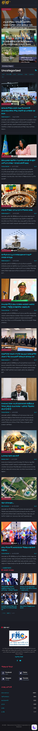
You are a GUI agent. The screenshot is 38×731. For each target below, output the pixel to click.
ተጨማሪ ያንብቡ (19, 657)
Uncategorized (6, 9)
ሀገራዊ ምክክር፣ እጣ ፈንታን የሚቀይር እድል (16, 210)
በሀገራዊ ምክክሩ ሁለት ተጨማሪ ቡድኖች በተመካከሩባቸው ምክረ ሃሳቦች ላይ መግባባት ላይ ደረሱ (18, 111)
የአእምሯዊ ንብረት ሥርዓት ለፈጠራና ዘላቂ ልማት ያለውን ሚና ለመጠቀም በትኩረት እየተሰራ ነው (18, 355)
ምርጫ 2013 (8, 74)
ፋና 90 (2, 712)
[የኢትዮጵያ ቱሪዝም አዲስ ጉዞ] (10, 54)
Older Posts (7, 568)
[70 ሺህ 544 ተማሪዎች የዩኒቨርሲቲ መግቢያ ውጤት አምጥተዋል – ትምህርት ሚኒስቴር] (9, 579)
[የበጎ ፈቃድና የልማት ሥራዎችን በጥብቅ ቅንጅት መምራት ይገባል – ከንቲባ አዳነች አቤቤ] (19, 146)
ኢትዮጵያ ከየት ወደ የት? (10, 455)
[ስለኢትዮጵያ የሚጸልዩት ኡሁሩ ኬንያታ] (28, 598)
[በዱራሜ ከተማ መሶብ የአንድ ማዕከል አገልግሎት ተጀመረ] (19, 533)
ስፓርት (14, 74)
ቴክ (2, 77)
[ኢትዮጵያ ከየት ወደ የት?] (19, 441)
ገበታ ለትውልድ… (7, 502)
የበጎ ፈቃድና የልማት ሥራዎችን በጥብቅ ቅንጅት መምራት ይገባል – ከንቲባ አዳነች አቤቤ (18, 161)
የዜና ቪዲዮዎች (4, 700)
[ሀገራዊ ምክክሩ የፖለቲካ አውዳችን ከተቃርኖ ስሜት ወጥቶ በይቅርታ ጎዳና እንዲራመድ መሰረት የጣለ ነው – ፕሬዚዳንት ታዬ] (19, 18)
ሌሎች (3, 74)
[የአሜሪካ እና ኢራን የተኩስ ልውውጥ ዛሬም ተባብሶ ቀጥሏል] (19, 240)
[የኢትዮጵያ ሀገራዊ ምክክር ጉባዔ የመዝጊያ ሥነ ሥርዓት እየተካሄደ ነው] (9, 598)
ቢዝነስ (26, 74)
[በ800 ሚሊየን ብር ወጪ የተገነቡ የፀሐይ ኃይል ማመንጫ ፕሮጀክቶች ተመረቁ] (28, 54)
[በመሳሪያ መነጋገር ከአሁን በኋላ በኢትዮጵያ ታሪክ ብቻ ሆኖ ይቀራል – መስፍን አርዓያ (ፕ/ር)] (28, 579)
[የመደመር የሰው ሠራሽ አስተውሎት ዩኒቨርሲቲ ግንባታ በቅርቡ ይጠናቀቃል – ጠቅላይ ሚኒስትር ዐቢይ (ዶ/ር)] (19, 389)
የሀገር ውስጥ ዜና (5, 692)
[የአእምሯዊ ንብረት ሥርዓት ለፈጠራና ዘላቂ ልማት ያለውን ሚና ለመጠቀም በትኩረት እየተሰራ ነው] (19, 339)
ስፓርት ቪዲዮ (20, 74)
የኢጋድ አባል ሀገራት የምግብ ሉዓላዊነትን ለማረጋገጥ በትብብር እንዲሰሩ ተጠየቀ (17, 43)
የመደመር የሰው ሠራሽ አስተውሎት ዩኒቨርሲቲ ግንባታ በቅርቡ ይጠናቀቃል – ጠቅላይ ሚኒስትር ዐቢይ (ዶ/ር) (17, 406)
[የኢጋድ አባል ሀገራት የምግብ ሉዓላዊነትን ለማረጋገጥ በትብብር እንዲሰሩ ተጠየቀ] (19, 38)
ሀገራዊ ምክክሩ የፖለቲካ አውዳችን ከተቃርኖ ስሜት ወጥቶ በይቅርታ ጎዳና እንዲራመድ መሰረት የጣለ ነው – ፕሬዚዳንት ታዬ (18, 26)
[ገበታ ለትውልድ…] (19, 488)
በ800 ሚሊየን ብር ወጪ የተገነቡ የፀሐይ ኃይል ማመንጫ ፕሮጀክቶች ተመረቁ (27, 61)
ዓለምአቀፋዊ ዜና (5, 696)
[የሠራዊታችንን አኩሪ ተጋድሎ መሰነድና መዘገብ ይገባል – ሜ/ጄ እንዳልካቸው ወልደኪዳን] (19, 290)
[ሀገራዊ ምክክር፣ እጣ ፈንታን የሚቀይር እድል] (19, 195)
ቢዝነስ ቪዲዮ (31, 74)
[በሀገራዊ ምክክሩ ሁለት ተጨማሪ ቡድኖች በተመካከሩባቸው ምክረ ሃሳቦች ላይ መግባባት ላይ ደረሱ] (19, 93)
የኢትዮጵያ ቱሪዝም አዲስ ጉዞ (8, 59)
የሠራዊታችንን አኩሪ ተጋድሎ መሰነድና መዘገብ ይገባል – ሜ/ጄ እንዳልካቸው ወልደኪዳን (17, 305)
